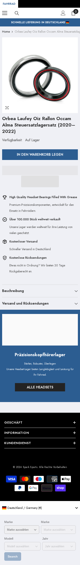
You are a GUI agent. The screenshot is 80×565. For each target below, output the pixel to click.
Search (13, 556)
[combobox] (40, 508)
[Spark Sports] (40, 330)
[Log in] (63, 13)
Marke (8, 522)
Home (6, 31)
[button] (40, 181)
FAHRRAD (9, 4)
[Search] (16, 13)
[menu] (4, 13)
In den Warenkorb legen (40, 154)
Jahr (45, 538)
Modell (8, 538)
